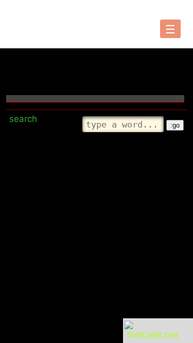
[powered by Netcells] (153, 335)
